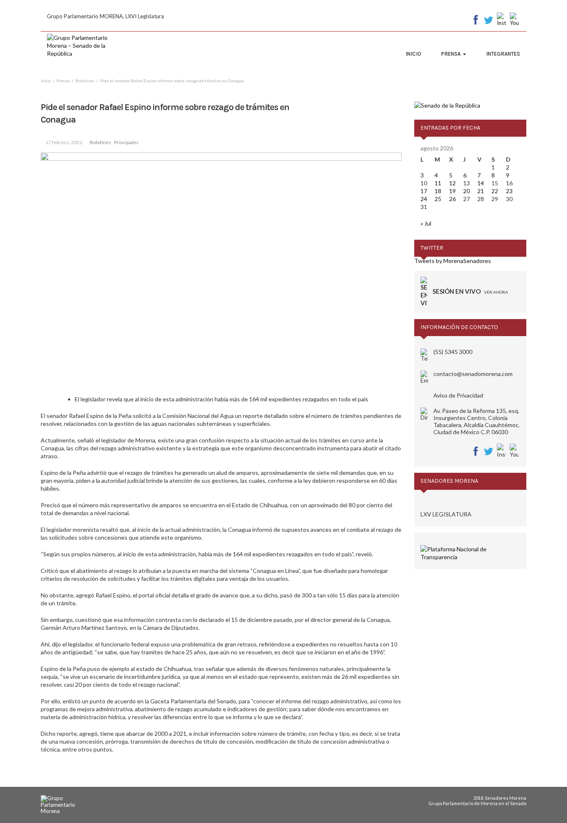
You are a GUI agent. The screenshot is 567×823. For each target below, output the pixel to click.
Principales (126, 142)
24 (423, 198)
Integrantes (503, 54)
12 (452, 183)
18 (438, 190)
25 (438, 198)
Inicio (413, 54)
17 (423, 190)
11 (438, 183)
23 (509, 190)
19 (452, 190)
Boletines (100, 142)
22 (494, 190)
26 (452, 198)
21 (480, 190)
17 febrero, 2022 (64, 142)
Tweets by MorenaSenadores (452, 260)
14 (480, 183)
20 (466, 190)
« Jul (425, 223)
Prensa (451, 54)
